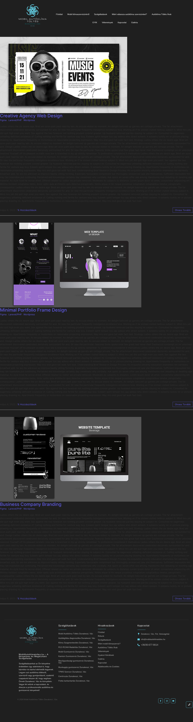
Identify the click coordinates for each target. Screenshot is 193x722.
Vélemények (107, 22)
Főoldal (59, 14)
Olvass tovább (183, 210)
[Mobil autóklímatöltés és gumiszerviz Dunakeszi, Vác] (32, 18)
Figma (3, 120)
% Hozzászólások (27, 210)
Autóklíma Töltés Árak (161, 14)
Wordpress (29, 120)
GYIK (94, 22)
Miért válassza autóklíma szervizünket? (129, 14)
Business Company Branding (30, 504)
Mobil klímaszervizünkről (78, 14)
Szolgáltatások (100, 14)
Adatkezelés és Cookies (108, 666)
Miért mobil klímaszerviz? (109, 644)
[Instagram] (166, 700)
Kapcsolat (122, 22)
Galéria (134, 22)
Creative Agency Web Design (31, 115)
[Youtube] (173, 700)
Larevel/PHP (14, 120)
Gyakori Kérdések (106, 655)
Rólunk (101, 636)
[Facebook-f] (160, 700)
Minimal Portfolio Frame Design (33, 310)
